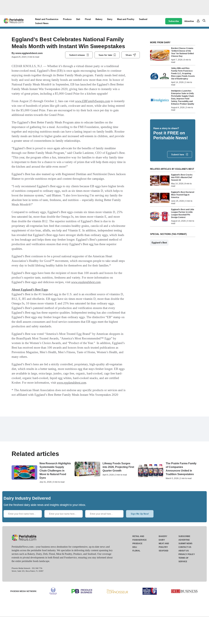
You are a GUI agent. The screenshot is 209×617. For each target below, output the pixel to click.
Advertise (189, 21)
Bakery (99, 19)
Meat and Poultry (125, 19)
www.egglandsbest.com (29, 53)
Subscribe (174, 21)
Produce (67, 19)
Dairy (109, 19)
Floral (88, 19)
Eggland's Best (159, 242)
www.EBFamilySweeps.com (92, 101)
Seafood (143, 19)
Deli (78, 19)
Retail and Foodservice (46, 19)
